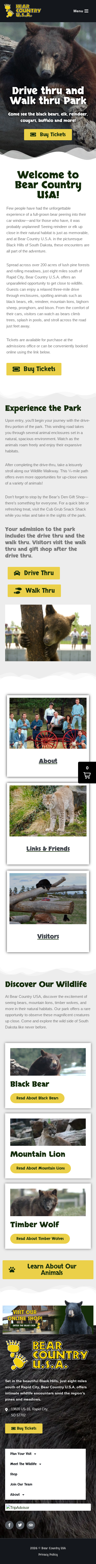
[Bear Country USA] (24, 11)
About (15, 1494)
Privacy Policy (48, 1555)
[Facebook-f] (9, 1525)
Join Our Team (21, 1484)
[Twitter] (20, 1525)
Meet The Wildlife (23, 1464)
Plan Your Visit (20, 1454)
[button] (34, 573)
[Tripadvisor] (31, 1525)
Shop (13, 1474)
